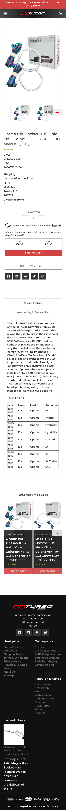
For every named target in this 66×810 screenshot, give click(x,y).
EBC (37, 691)
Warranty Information (33, 312)
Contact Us (11, 650)
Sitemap (9, 675)
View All (40, 712)
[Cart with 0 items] (56, 12)
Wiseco (39, 709)
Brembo (40, 702)
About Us (9, 671)
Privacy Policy (12, 661)
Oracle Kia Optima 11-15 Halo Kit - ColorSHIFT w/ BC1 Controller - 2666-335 (47, 549)
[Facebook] (8, 276)
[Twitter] (34, 276)
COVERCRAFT (43, 705)
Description (33, 303)
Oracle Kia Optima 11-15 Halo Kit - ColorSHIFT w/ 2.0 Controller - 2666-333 (18, 549)
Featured (40, 647)
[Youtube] (37, 632)
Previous (8, 112)
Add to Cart (18, 571)
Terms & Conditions (16, 657)
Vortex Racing (43, 695)
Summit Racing (44, 664)
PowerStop (42, 687)
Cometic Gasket (45, 698)
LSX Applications (45, 650)
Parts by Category (46, 661)
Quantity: (34, 211)
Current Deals (12, 647)
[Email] (17, 276)
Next (58, 112)
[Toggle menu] (8, 13)
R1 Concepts (42, 684)
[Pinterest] (43, 276)
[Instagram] (28, 632)
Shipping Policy (13, 654)
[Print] (25, 276)
